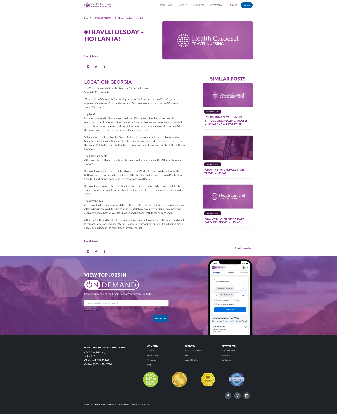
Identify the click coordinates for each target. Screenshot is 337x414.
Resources (226, 355)
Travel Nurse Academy (193, 350)
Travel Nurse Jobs (229, 350)
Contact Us (151, 360)
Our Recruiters (153, 355)
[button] (167, 5)
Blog (149, 364)
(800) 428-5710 (102, 364)
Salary (187, 355)
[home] (97, 5)
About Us (151, 350)
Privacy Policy (147, 404)
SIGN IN (247, 5)
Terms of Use (135, 404)
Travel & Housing (191, 360)
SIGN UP (233, 5)
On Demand (226, 360)
